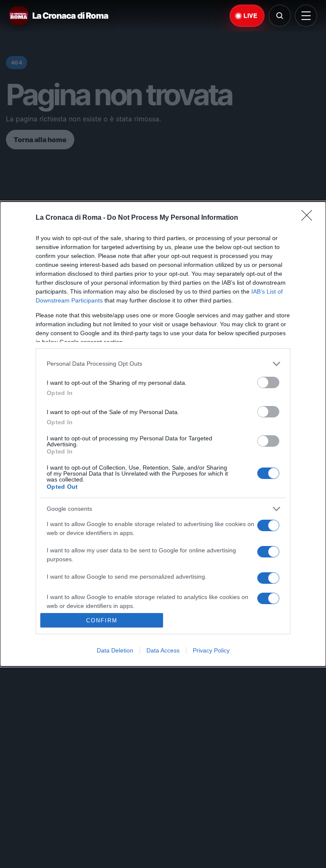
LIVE (250, 16)
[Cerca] (280, 16)
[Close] (309, 218)
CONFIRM (102, 620)
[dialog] (163, 434)
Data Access (163, 650)
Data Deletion (115, 650)
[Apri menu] (306, 16)
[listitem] (163, 363)
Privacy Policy (211, 650)
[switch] (268, 382)
